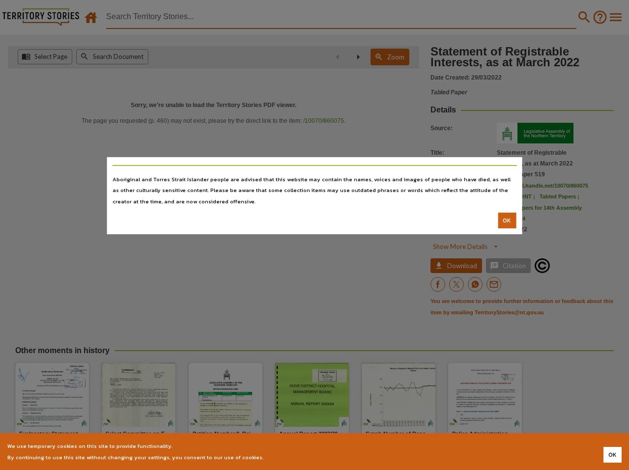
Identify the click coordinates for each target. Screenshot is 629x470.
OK (507, 220)
